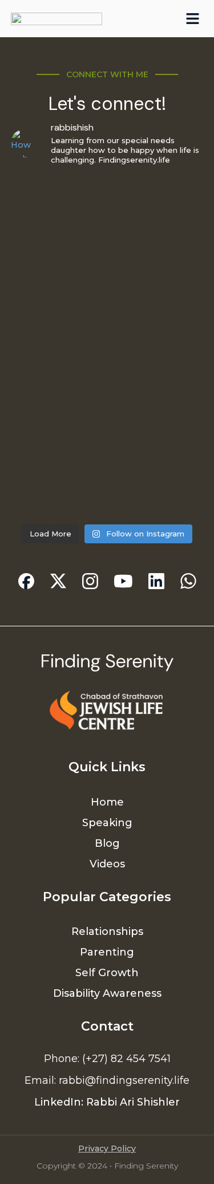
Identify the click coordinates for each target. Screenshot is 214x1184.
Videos (107, 864)
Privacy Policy (107, 1148)
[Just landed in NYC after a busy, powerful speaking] (107, 460)
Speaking (107, 822)
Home (107, 802)
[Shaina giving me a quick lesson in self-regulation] (107, 233)
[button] (193, 19)
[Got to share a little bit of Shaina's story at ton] (107, 347)
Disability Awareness (107, 993)
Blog (107, 843)
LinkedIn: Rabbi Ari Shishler (107, 1102)
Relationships (107, 931)
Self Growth (107, 972)
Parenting (107, 952)
